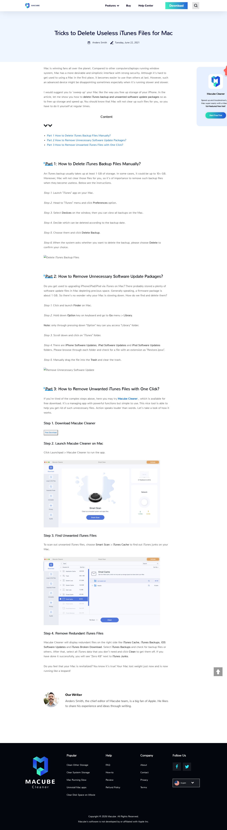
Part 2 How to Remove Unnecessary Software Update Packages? (86, 140)
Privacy (144, 779)
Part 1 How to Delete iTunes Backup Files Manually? (79, 135)
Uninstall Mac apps (76, 787)
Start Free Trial (215, 115)
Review (110, 779)
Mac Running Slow (76, 779)
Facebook (177, 766)
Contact (144, 772)
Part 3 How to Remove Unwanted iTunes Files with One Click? (85, 145)
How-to (110, 772)
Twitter (187, 767)
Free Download (51, 432)
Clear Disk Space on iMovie (81, 794)
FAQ (108, 764)
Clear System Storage (78, 772)
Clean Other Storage (77, 764)
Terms (143, 787)
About (143, 764)
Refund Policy (113, 787)
